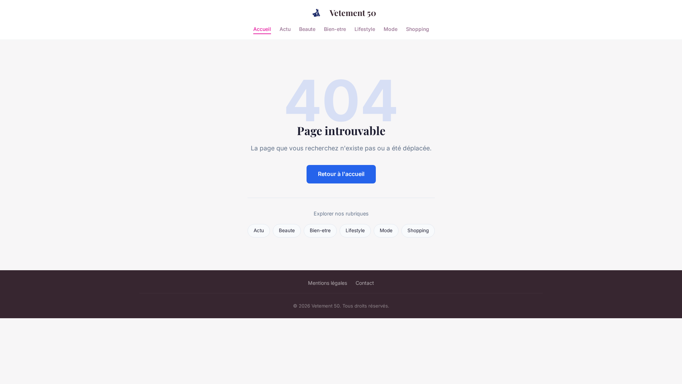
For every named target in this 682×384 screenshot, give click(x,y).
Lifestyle (364, 29)
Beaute (307, 29)
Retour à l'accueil (341, 173)
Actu (285, 29)
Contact (365, 283)
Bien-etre (335, 29)
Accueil (262, 29)
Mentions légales (327, 283)
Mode (390, 29)
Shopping (417, 29)
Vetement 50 (353, 12)
